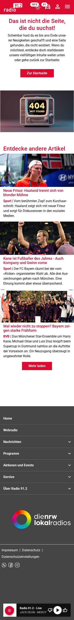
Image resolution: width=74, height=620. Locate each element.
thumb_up (64, 610)
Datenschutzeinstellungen (20, 557)
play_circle (57, 610)
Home (7, 418)
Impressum (10, 550)
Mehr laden (37, 366)
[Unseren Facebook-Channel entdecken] (10, 565)
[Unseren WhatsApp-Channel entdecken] (4, 565)
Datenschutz (31, 550)
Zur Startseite (37, 73)
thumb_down (50, 610)
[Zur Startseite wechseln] (13, 7)
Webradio (10, 430)
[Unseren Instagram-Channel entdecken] (17, 565)
